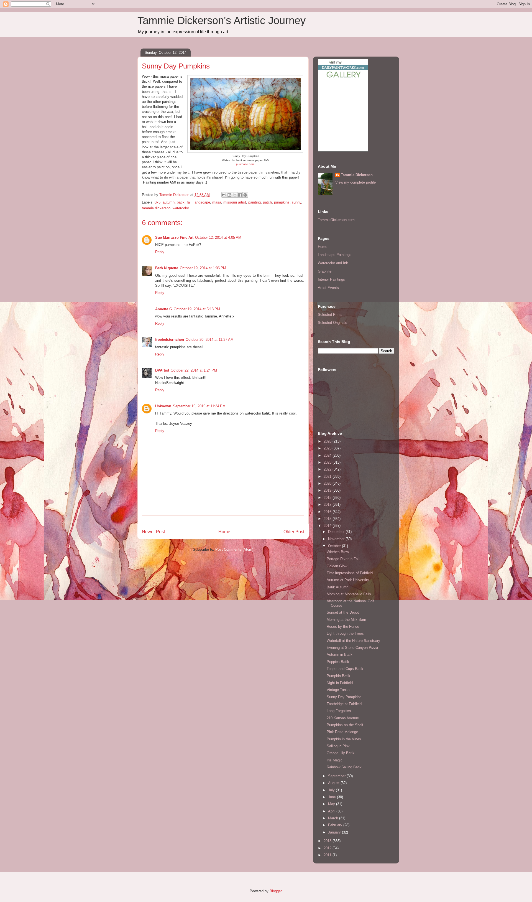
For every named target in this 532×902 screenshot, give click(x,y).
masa (216, 202)
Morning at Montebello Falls (349, 594)
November (337, 539)
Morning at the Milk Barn (346, 620)
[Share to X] (234, 195)
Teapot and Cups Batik (345, 669)
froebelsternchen (169, 339)
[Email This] (224, 195)
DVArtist (162, 370)
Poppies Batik (338, 662)
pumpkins (282, 202)
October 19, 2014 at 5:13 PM (197, 309)
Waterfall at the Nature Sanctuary (353, 641)
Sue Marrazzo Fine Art (174, 237)
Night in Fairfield (340, 683)
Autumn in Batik (339, 654)
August (334, 783)
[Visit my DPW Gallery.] (343, 79)
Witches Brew (338, 552)
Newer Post (153, 531)
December (337, 532)
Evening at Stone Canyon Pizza (352, 648)
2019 (328, 490)
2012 (328, 848)
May (332, 804)
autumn (169, 202)
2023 (328, 462)
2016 (328, 512)
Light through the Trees (345, 633)
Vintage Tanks (338, 690)
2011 (328, 855)
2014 (328, 526)
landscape (202, 202)
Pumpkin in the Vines (344, 739)
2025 (328, 448)
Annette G (163, 309)
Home (224, 531)
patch (267, 202)
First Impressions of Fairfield (350, 573)
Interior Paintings (331, 279)
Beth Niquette (166, 268)
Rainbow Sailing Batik (344, 767)
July (332, 790)
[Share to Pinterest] (245, 195)
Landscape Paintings (334, 255)
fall (189, 202)
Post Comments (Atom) (234, 549)
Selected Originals (332, 323)
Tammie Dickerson (357, 175)
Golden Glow (337, 566)
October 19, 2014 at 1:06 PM (203, 268)
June (332, 797)
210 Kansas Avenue (343, 718)
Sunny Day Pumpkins (344, 697)
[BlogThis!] (229, 195)
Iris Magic (334, 760)
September (337, 776)
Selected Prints (330, 314)
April (332, 811)
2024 (328, 455)
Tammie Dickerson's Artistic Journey (221, 20)
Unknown (163, 406)
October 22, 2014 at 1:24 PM (194, 370)
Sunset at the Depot (343, 612)
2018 (328, 498)
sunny (296, 202)
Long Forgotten (339, 711)
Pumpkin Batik (338, 676)
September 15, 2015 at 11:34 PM (199, 406)
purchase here (245, 164)
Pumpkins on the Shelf (345, 725)
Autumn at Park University (348, 580)
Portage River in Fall (343, 559)
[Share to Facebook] (240, 195)
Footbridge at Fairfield (344, 704)
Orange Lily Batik (340, 753)
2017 (328, 504)
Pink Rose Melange (342, 732)
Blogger (276, 891)
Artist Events (328, 288)
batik (181, 202)
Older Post (293, 531)
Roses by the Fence (343, 626)
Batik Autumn (337, 587)
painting (254, 202)
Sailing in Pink (338, 746)
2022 (328, 469)
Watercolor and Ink (333, 263)
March (333, 818)
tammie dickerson (156, 208)
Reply (159, 252)
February (335, 825)
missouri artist (234, 202)
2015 (328, 519)
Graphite (324, 271)
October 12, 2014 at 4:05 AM (218, 237)
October (335, 546)
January (335, 832)
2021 (328, 476)
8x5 (157, 202)
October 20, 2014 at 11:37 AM (210, 339)
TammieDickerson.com (336, 220)
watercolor (181, 208)
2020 (328, 483)
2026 (328, 441)
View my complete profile (355, 182)
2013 (328, 841)
